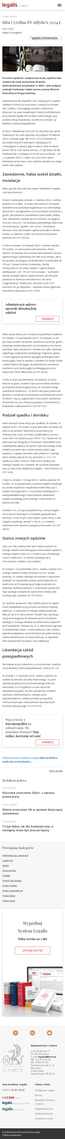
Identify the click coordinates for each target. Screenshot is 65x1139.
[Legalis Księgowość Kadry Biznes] (16, 1102)
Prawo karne (8, 895)
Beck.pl (38, 1095)
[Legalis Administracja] (12, 1108)
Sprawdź (47, 319)
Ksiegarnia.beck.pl (44, 1108)
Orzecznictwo (9, 787)
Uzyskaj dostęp (32, 950)
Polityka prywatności (11, 1135)
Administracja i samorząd (15, 855)
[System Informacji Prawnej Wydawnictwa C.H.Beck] (15, 5)
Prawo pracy (8, 900)
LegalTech (7, 860)
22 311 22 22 (17, 1089)
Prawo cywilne (9, 16)
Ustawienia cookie (44, 1118)
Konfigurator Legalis (45, 1090)
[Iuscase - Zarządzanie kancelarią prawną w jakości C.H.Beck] (11, 1096)
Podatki (6, 875)
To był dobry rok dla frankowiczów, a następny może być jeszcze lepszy (27, 828)
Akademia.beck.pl (44, 1113)
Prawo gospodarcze (12, 890)
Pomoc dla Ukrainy (12, 880)
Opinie (5, 865)
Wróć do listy (56, 770)
